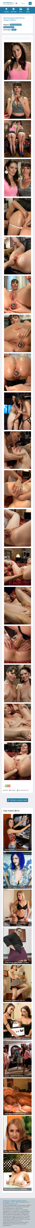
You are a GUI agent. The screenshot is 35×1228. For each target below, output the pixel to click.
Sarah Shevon (9, 27)
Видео (28, 11)
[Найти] (30, 3)
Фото (20, 11)
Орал (14, 30)
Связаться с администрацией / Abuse (15, 1200)
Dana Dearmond (15, 25)
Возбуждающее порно (10, 1203)
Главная (6, 11)
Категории (13, 11)
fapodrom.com (9, 3)
